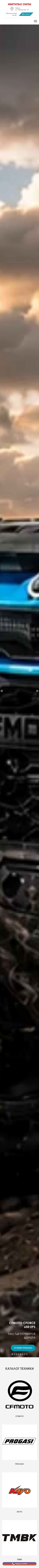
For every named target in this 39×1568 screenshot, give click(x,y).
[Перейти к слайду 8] (26, 1354)
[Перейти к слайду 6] (22, 1354)
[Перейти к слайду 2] (14, 1354)
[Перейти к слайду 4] (18, 1354)
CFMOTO (19, 1416)
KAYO (19, 1512)
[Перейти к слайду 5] (20, 1354)
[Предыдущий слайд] (2, 691)
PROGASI (19, 1464)
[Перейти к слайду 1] (12, 1354)
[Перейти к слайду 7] (24, 1354)
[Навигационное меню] (35, 21)
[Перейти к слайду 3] (16, 1354)
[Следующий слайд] (37, 691)
